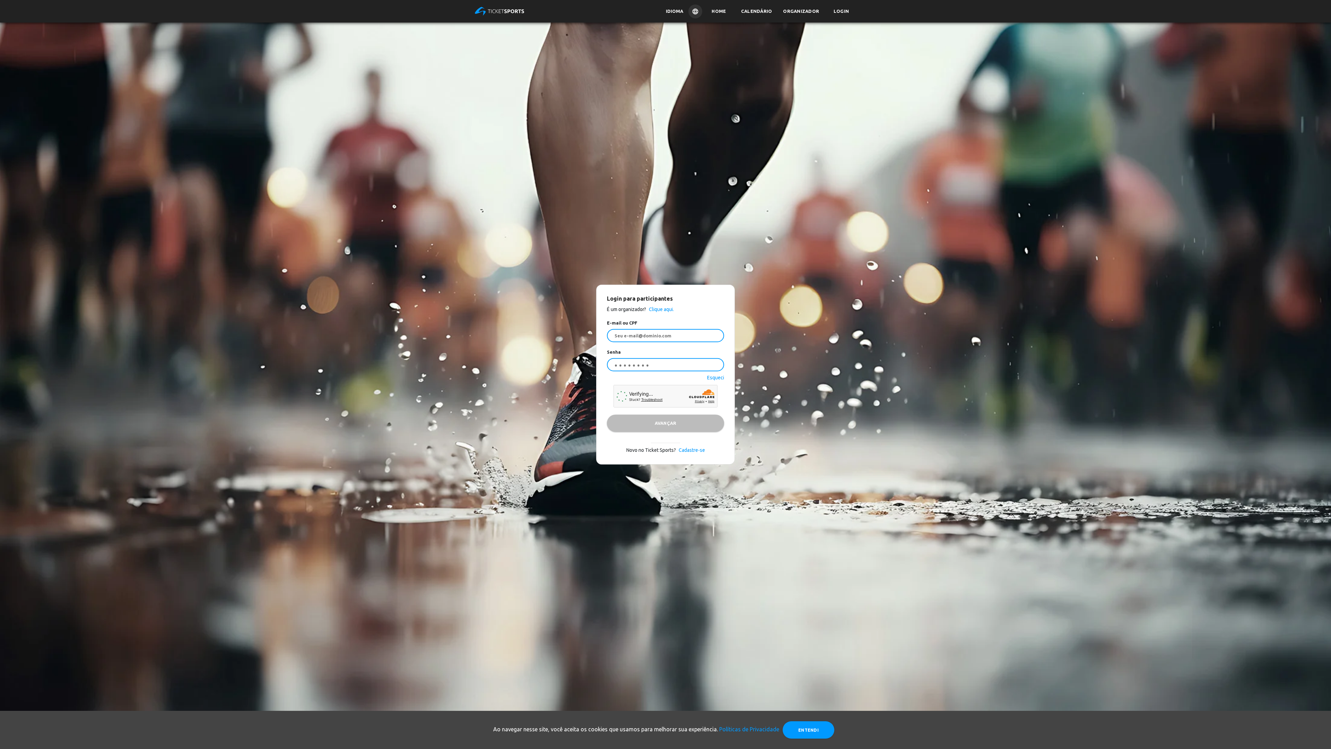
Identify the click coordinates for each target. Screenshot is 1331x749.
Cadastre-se (692, 450)
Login (841, 11)
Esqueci (715, 377)
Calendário (756, 11)
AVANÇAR (666, 423)
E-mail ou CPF (622, 322)
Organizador (801, 11)
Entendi (808, 730)
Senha (614, 352)
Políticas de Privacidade (749, 729)
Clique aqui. (661, 309)
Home (719, 11)
